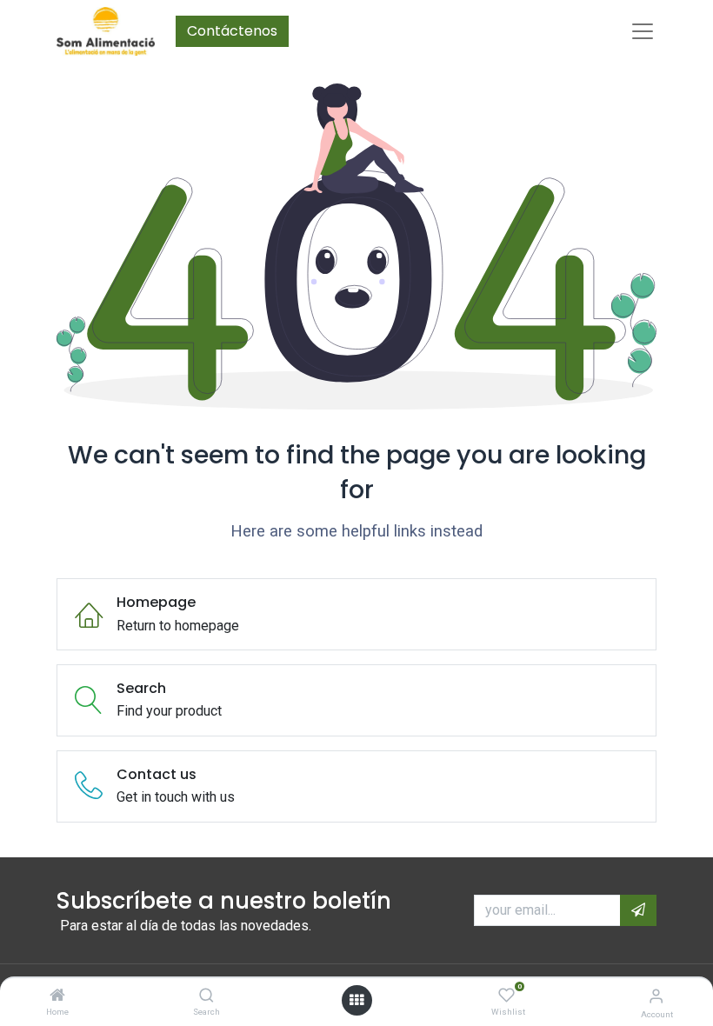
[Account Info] (656, 996)
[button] (638, 910)
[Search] (206, 996)
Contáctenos (232, 31)
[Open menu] (356, 999)
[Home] (57, 996)
